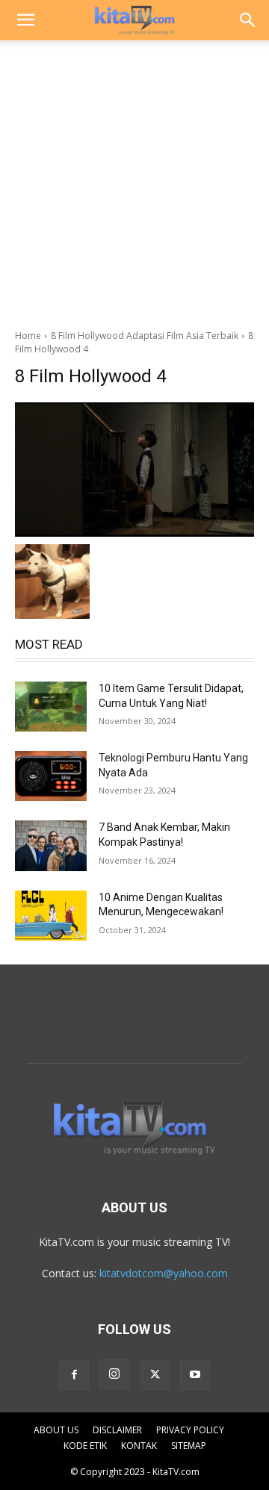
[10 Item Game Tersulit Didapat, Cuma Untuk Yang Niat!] (51, 707)
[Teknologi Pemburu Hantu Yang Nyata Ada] (51, 776)
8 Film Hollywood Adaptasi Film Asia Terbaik (144, 335)
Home (28, 335)
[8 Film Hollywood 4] (134, 469)
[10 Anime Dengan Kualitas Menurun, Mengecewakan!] (51, 916)
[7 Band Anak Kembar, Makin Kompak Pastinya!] (51, 845)
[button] (25, 20)
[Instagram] (114, 1374)
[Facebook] (74, 1375)
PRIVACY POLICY (190, 1430)
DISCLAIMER (117, 1430)
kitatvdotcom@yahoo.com (163, 1273)
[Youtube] (195, 1375)
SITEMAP (188, 1445)
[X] (155, 1375)
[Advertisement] (134, 180)
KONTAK (139, 1445)
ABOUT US (56, 1430)
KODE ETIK (85, 1445)
